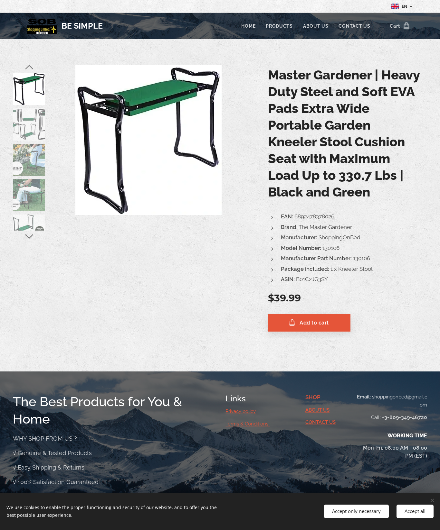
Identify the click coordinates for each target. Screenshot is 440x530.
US (326, 410)
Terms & (235, 424)
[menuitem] (250, 26)
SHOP (312, 397)
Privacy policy (240, 411)
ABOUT (314, 410)
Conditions (257, 424)
